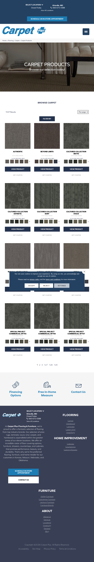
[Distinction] (85, 161)
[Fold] (46, 221)
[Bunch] (41, 221)
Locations (47, 522)
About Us (47, 517)
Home (4, 40)
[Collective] (75, 161)
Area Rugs (70, 432)
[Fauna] (51, 161)
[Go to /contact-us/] (78, 387)
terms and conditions (53, 279)
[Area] (47, 136)
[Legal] (22, 161)
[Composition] (80, 161)
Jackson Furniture (47, 502)
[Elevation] (46, 161)
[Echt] (12, 161)
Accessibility (23, 549)
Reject (46, 286)
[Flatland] (56, 161)
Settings (62, 286)
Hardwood (70, 424)
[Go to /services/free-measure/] (47, 389)
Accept (31, 286)
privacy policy (35, 279)
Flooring (10, 40)
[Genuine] (17, 161)
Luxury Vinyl (70, 429)
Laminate (70, 426)
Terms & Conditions (67, 549)
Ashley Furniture (47, 496)
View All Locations (47, 10)
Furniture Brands (47, 505)
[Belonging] (17, 256)
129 (55, 365)
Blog (47, 531)
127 (46, 365)
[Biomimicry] (76, 136)
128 (51, 365)
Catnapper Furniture (47, 499)
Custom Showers (70, 450)
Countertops (70, 447)
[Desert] (41, 161)
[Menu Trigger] (86, 31)
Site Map (36, 549)
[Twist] (56, 221)
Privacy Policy (50, 549)
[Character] (71, 161)
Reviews (47, 528)
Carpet (17, 40)
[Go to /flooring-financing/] (15, 389)
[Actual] (17, 136)
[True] (86, 281)
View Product (17, 169)
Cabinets (70, 444)
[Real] (26, 161)
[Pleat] (51, 221)
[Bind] (47, 196)
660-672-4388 (59, 8)
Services (47, 519)
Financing (47, 525)
